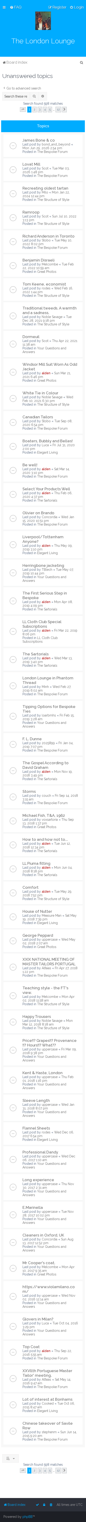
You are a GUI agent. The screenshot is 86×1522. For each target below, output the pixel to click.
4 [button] (45, 109)
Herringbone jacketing (43, 565)
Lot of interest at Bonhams (47, 1399)
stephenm (49, 1432)
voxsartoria (50, 819)
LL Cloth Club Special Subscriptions (41, 624)
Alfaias (46, 968)
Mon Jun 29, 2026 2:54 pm (42, 148)
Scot (45, 168)
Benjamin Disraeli (38, 260)
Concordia (49, 517)
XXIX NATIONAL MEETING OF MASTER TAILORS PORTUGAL (48, 961)
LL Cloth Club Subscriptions (40, 639)
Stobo (46, 240)
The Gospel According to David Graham (45, 765)
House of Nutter (37, 911)
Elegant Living (47, 452)
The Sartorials (47, 500)
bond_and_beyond (56, 144)
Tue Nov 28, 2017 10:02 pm (48, 1213)
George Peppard (37, 935)
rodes (46, 288)
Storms (29, 791)
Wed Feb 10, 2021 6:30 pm (47, 399)
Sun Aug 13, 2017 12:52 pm (47, 1241)
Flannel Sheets (36, 1128)
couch (46, 795)
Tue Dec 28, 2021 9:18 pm (47, 318)
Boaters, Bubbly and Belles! (47, 441)
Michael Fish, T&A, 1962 (43, 815)
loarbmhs (49, 715)
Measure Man (51, 915)
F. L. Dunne (32, 739)
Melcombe (50, 264)
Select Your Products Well (46, 489)
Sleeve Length (36, 1100)
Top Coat (31, 1346)
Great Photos (46, 271)
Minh (45, 687)
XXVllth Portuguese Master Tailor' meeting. (47, 1373)
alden (46, 373)
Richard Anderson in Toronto (48, 236)
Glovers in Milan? (37, 1319)
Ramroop (30, 212)
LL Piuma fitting (36, 863)
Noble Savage (52, 317)
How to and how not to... (45, 839)
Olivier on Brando (38, 513)
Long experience (38, 1179)
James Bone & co (38, 140)
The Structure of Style (53, 200)
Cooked (48, 1403)
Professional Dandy (40, 1152)
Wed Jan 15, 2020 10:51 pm (48, 519)
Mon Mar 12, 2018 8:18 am (47, 1022)
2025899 (48, 743)
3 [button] (40, 109)
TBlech (47, 569)
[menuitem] (16, 7)
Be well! (29, 465)
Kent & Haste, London (42, 1072)
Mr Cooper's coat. (38, 1262)
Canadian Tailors (37, 417)
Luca (45, 445)
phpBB (27, 1517)
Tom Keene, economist (44, 284)
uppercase (50, 939)
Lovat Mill (31, 164)
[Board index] (43, 21)
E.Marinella (32, 1207)
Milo (45, 192)
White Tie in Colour (40, 393)
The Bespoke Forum (52, 152)
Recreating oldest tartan (45, 188)
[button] (23, 109)
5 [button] (50, 109)
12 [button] (58, 109)
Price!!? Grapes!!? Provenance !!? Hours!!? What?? (49, 1042)
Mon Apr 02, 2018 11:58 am (48, 998)
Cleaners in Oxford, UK (43, 1235)
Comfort (30, 887)
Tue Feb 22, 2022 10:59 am (48, 266)
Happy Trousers (36, 1016)
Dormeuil (30, 336)
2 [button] (34, 109)
